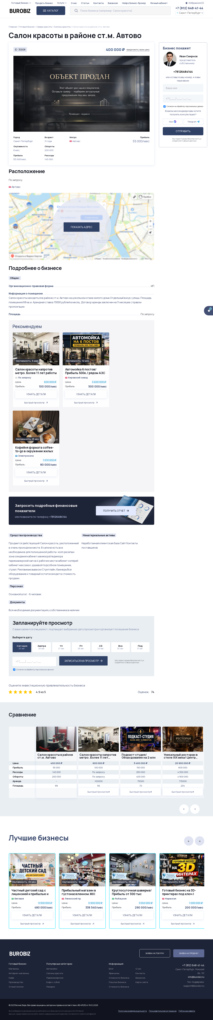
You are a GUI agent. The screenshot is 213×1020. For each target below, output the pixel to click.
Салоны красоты (62, 26)
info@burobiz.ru (196, 976)
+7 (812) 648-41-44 (189, 8)
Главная (13, 26)
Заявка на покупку (154, 953)
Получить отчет (114, 510)
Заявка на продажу (188, 953)
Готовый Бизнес (27, 26)
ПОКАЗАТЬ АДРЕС (81, 227)
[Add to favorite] (55, 336)
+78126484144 (58, 517)
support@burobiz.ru (194, 985)
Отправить (183, 131)
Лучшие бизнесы (39, 838)
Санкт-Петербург (190, 13)
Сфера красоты (44, 26)
